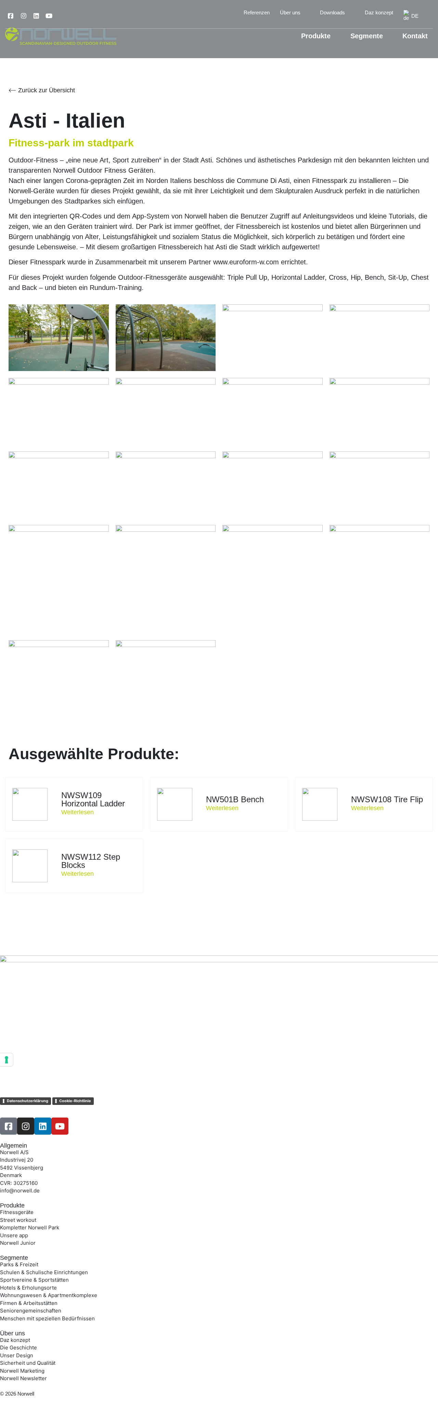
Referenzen (257, 12)
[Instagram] (23, 15)
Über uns (290, 12)
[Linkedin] (36, 15)
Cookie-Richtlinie (75, 1100)
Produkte (316, 36)
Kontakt (415, 36)
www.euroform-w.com (246, 262)
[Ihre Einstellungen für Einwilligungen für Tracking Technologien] (6, 1059)
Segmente (366, 36)
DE (414, 16)
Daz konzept (379, 12)
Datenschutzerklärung (27, 1100)
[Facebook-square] (10, 15)
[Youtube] (48, 15)
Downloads (332, 12)
